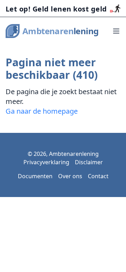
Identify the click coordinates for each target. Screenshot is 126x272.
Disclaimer (89, 162)
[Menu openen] (116, 31)
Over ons (70, 176)
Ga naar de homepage (42, 111)
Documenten (35, 176)
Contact (98, 176)
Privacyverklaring (46, 162)
